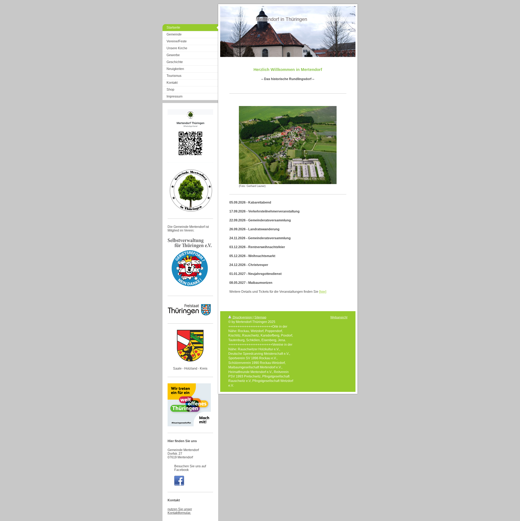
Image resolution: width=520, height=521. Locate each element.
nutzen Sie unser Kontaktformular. (180, 511)
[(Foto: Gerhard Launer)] (288, 145)
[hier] (322, 291)
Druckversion (242, 317)
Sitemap (260, 317)
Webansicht (338, 317)
